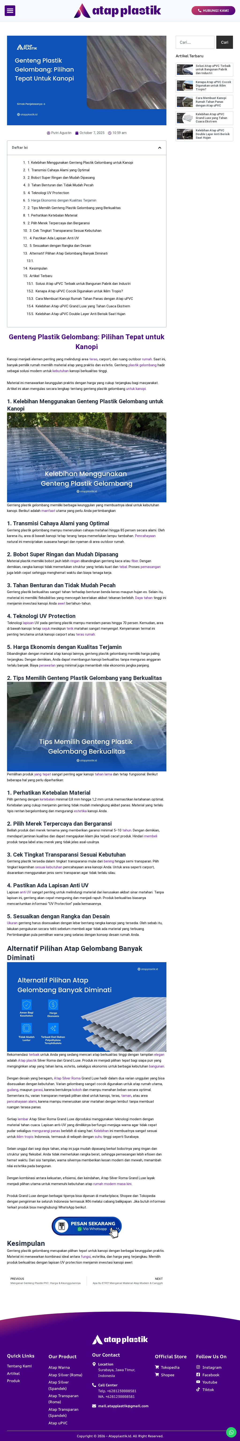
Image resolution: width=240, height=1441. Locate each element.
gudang (12, 1090)
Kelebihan (101, 1131)
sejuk (46, 628)
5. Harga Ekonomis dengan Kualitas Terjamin (62, 200)
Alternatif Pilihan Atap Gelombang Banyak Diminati (69, 253)
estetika (80, 811)
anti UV (25, 892)
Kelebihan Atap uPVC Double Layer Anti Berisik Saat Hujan (80, 314)
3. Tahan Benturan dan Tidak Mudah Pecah (61, 185)
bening (109, 861)
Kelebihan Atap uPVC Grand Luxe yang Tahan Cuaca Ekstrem (83, 306)
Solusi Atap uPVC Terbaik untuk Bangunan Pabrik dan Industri (83, 284)
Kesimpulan (38, 268)
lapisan (28, 623)
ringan (75, 561)
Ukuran (12, 923)
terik (70, 628)
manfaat (48, 511)
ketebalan (47, 799)
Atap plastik (27, 1060)
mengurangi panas (46, 1131)
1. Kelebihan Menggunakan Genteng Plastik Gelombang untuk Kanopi (80, 162)
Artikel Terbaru (41, 276)
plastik (133, 365)
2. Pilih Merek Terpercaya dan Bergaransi (59, 223)
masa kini (124, 1184)
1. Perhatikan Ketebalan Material (52, 215)
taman (126, 1096)
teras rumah (85, 634)
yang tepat (42, 774)
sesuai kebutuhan (48, 867)
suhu (98, 1137)
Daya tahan (144, 598)
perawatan (47, 665)
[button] (10, 10)
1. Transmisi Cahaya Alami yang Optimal (59, 170)
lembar (23, 1119)
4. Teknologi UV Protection (48, 193)
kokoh (77, 1090)
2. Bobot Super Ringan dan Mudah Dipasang (61, 177)
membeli (150, 836)
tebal (123, 567)
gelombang (148, 365)
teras (93, 359)
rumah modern (104, 1184)
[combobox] (195, 42)
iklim (20, 1137)
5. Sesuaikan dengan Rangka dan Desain (60, 246)
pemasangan (151, 567)
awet (61, 603)
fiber (134, 561)
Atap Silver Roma (67, 1078)
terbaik (34, 1054)
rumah (147, 359)
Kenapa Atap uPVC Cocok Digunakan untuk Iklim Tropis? (79, 291)
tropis (29, 1137)
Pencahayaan (145, 536)
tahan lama (103, 774)
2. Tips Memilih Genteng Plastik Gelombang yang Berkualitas (74, 208)
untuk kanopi (136, 389)
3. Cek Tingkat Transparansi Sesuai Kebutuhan (65, 231)
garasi (38, 1090)
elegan (159, 1054)
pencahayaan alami (22, 1101)
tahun (126, 830)
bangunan (156, 1066)
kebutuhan (60, 371)
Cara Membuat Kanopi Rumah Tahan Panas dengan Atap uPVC (84, 299)
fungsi (86, 1256)
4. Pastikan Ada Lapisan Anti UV (54, 238)
